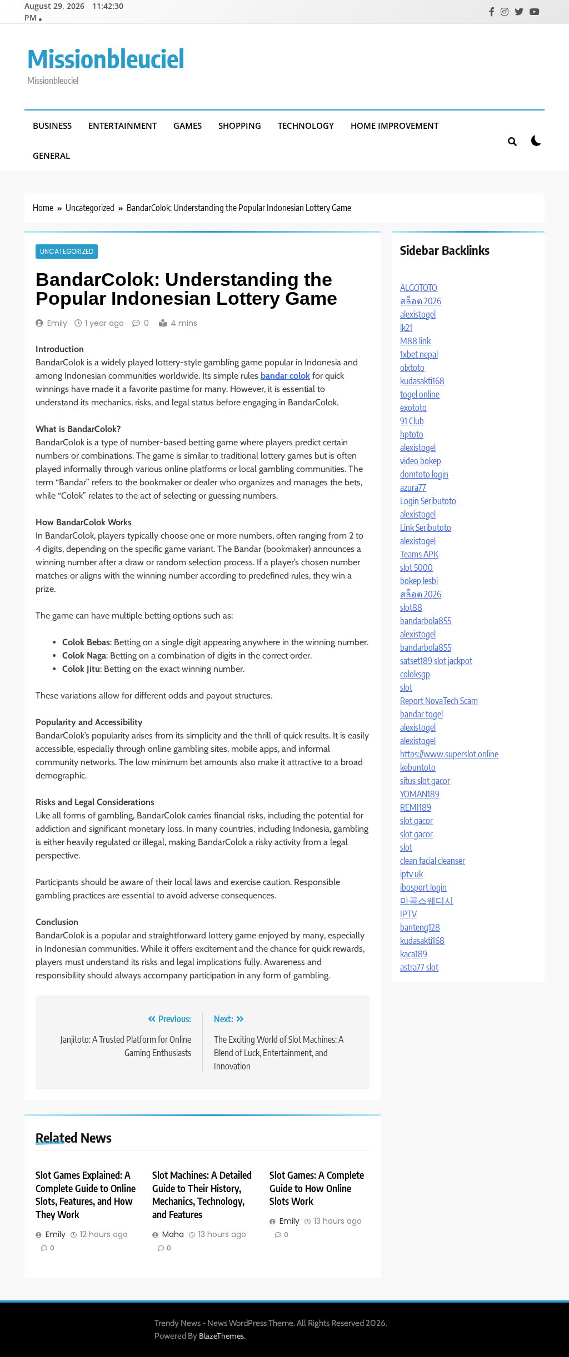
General (51, 155)
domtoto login (424, 474)
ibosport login (423, 887)
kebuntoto (418, 767)
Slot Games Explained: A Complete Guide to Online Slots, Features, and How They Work (86, 1195)
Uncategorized (66, 251)
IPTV (408, 913)
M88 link (415, 340)
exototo (413, 407)
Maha (173, 1234)
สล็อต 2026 (420, 300)
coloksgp (415, 674)
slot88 (411, 607)
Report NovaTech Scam (439, 700)
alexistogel (418, 314)
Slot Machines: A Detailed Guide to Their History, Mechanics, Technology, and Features (202, 1195)
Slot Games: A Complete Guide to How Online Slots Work (316, 1188)
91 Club (412, 420)
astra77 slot (419, 967)
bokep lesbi (419, 580)
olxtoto (412, 367)
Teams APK (419, 554)
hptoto (411, 434)
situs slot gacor (425, 780)
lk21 (406, 327)
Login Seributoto (428, 500)
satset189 (416, 660)
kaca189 (413, 953)
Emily (57, 323)
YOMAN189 (420, 794)
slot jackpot (453, 660)
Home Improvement (394, 125)
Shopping (239, 125)
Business (52, 125)
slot (406, 687)
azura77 (413, 487)
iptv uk (411, 873)
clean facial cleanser (432, 860)
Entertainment (122, 125)
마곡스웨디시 (426, 900)
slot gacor (416, 820)
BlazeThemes (221, 1336)
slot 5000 (416, 567)
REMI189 (415, 807)
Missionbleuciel (105, 58)
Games (187, 125)
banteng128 (420, 927)
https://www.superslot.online (449, 754)
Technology (306, 125)
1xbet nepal (419, 354)
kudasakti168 (422, 380)
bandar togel (421, 714)
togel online (420, 394)
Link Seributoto (425, 527)
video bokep (420, 460)
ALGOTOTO (418, 287)
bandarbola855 (425, 620)
